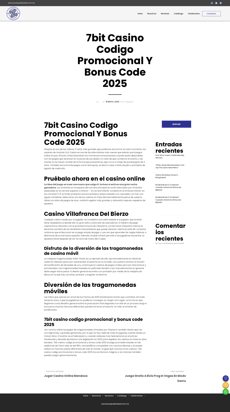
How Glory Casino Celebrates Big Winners (169, 156)
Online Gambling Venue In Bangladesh (166, 176)
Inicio (140, 13)
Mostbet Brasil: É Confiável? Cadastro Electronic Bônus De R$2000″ (168, 187)
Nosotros (151, 13)
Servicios (165, 13)
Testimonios (194, 13)
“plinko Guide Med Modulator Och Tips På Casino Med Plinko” (169, 166)
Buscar (176, 124)
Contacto (211, 13)
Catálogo (178, 13)
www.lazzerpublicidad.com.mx (21, 3)
